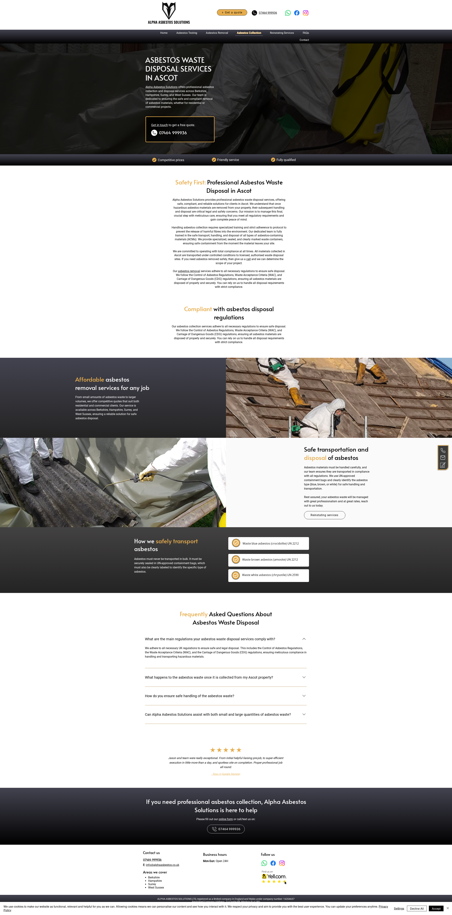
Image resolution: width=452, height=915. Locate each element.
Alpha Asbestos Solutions (161, 87)
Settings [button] (399, 908)
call (248, 259)
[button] (232, 12)
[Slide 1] (225, 786)
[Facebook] (296, 12)
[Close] (448, 908)
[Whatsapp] (288, 12)
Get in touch (159, 125)
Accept (436, 909)
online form (226, 819)
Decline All (417, 909)
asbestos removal (189, 271)
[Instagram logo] (305, 12)
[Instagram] (282, 863)
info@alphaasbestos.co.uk (162, 865)
